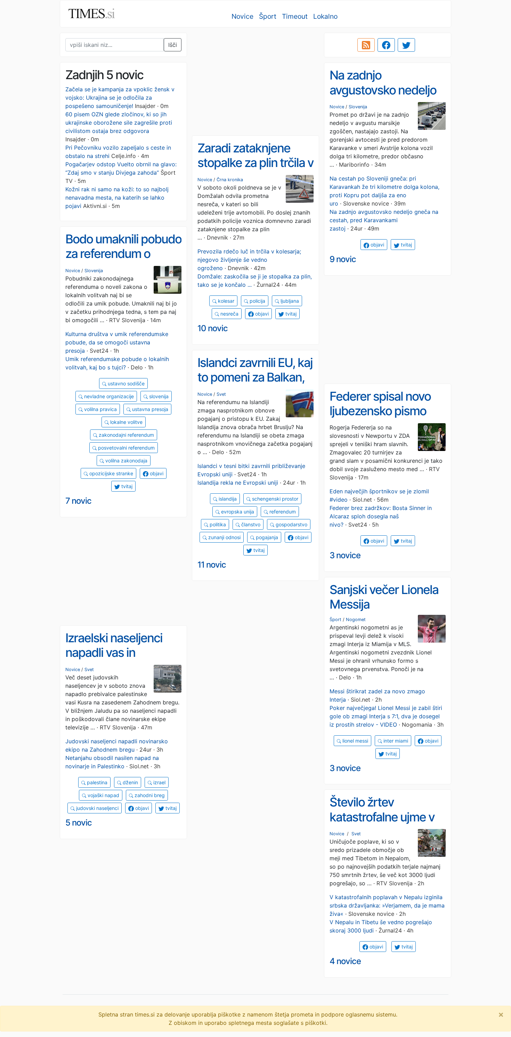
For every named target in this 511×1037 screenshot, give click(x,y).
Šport (267, 16)
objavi (376, 245)
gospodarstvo (290, 524)
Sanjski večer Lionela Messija (384, 597)
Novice (242, 16)
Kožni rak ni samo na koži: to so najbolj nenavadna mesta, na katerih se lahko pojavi (117, 197)
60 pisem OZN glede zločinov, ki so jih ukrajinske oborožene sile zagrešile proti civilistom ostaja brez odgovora (118, 122)
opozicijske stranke (110, 473)
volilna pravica (100, 409)
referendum (282, 512)
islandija (227, 499)
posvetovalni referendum (126, 448)
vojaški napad (102, 795)
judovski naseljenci (97, 808)
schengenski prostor (274, 499)
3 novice (345, 555)
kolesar (225, 301)
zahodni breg (149, 795)
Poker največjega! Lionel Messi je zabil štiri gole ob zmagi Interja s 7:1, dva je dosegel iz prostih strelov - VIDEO (386, 716)
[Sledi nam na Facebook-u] (386, 45)
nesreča (228, 314)
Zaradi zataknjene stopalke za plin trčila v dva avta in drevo (255, 163)
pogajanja (266, 537)
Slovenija (358, 106)
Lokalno (325, 16)
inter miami (395, 741)
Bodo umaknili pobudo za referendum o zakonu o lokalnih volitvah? (123, 261)
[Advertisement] (255, 81)
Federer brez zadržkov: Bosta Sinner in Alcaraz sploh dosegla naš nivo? (381, 516)
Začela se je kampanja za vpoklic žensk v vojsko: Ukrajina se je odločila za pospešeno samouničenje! (120, 97)
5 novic (78, 823)
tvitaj (405, 245)
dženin (129, 782)
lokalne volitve (126, 422)
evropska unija (237, 512)
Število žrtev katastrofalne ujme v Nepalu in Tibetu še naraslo (382, 824)
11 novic (211, 565)
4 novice (345, 961)
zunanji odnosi (224, 537)
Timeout (295, 16)
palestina (96, 782)
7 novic (78, 501)
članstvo (250, 524)
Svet (221, 394)
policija (256, 301)
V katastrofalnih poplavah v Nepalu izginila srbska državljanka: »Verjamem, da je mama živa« (387, 905)
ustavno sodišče (125, 383)
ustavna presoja (149, 409)
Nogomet (356, 619)
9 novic (343, 259)
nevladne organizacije (108, 396)
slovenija (158, 396)
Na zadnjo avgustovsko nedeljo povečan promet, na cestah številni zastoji (384, 97)
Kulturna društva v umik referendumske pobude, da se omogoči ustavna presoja (116, 342)
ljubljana (289, 301)
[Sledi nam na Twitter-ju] (406, 45)
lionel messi (354, 741)
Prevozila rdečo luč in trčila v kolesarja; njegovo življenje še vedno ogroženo (249, 259)
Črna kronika (230, 179)
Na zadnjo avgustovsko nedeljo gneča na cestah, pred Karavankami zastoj (384, 220)
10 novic (212, 328)
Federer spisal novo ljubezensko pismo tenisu (380, 411)
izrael (158, 782)
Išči (172, 44)
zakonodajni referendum (125, 435)
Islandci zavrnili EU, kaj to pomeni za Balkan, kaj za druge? (255, 377)
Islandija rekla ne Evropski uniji (237, 482)
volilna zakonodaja (125, 460)
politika (217, 524)
